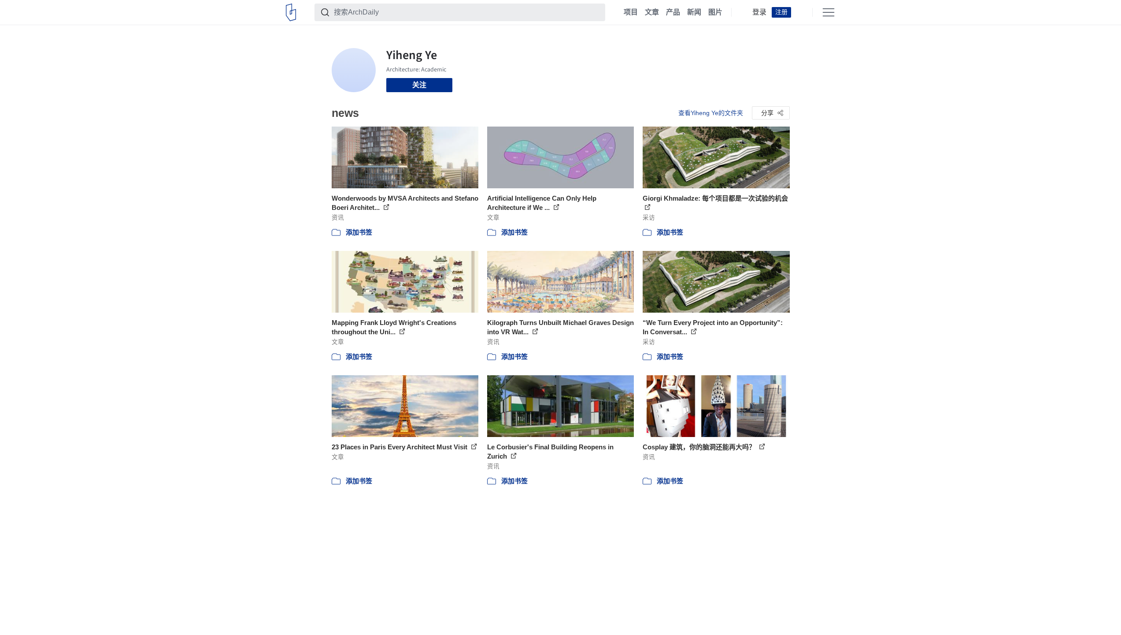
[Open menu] (828, 12)
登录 (759, 12)
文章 (652, 12)
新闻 (694, 12)
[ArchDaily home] (291, 12)
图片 (715, 12)
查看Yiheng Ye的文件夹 (710, 113)
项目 (631, 12)
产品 (673, 12)
